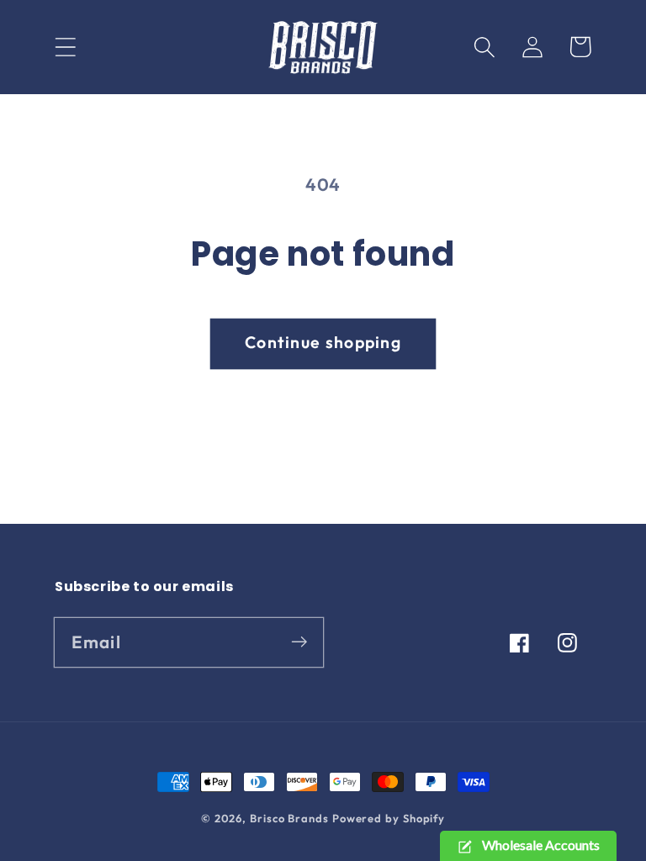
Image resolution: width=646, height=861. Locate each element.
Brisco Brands (289, 818)
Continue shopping (323, 341)
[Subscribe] (299, 642)
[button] (65, 47)
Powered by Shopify (388, 818)
